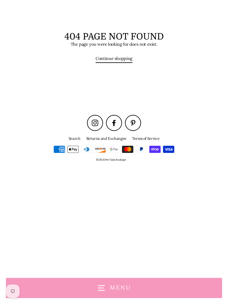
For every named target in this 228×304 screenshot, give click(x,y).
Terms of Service (145, 138)
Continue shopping (114, 58)
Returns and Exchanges (106, 138)
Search (74, 138)
